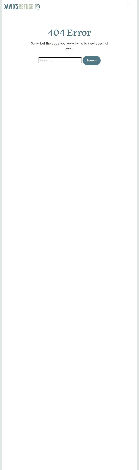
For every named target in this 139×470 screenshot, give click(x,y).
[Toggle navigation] (129, 5)
